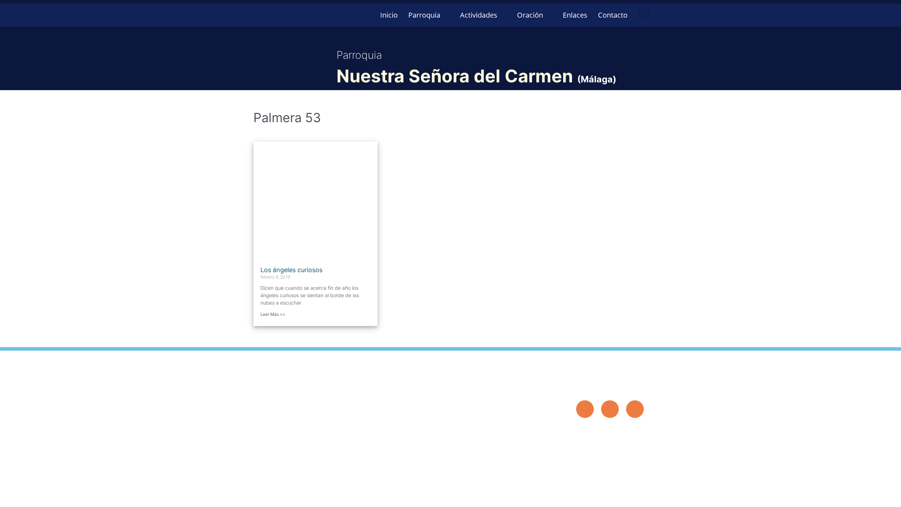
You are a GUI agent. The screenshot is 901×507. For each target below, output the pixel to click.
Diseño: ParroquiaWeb (622, 430)
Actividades (478, 15)
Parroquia (424, 15)
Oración (530, 15)
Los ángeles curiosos (291, 270)
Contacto (613, 15)
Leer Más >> (272, 314)
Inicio (389, 15)
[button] (644, 13)
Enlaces (575, 15)
